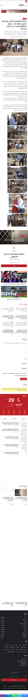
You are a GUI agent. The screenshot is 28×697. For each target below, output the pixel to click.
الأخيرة (14, 418)
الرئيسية (24, 16)
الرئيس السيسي (23, 647)
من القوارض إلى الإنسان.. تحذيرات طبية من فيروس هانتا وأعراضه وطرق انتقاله (10, 445)
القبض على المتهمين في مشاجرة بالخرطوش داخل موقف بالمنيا (7, 604)
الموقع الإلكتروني (24, 368)
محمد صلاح (7, 649)
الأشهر (23, 418)
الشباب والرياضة (12, 647)
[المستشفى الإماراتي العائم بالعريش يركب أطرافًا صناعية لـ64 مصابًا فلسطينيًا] (7, 310)
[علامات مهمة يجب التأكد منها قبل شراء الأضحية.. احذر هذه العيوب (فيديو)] (23, 439)
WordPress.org (23, 665)
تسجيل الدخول (23, 659)
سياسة (25, 631)
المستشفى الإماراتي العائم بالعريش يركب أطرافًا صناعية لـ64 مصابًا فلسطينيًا (7, 317)
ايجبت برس (3, 687)
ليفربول (12, 649)
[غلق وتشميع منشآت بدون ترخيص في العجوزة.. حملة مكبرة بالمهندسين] (21, 492)
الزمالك (18, 647)
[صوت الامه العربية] (14, 11)
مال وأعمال (24, 633)
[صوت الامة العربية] (21, 5)
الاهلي (16, 645)
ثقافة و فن (24, 625)
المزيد (25, 621)
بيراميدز (6, 647)
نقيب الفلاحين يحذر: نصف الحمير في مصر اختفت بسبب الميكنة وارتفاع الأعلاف (10, 452)
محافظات (20, 16)
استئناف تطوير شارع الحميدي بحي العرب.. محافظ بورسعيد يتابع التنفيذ (21, 604)
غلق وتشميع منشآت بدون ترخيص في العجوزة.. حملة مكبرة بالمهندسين (14, 240)
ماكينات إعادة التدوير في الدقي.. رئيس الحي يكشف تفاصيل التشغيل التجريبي (7, 498)
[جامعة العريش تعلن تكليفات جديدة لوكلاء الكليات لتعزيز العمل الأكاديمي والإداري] (21, 310)
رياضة (25, 629)
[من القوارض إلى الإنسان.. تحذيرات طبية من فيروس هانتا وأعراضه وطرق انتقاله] (23, 447)
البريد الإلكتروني (24, 363)
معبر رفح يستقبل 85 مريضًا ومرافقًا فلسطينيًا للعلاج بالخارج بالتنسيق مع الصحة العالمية (7, 331)
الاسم (25, 358)
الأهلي (20, 645)
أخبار (25, 617)
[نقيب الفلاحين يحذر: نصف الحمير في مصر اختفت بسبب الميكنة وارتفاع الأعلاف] (23, 454)
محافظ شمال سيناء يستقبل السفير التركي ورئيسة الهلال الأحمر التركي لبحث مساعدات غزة (21, 331)
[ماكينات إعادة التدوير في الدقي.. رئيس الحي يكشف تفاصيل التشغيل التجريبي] (7, 492)
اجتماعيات (24, 619)
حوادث (25, 627)
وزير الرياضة (19, 651)
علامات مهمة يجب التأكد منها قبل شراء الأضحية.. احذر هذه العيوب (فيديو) (11, 437)
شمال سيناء (21, 649)
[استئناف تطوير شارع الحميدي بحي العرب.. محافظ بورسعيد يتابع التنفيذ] (21, 552)
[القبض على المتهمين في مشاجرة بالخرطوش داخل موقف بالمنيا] (7, 552)
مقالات (25, 637)
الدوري (12, 645)
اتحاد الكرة (24, 645)
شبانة (25, 649)
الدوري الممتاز (7, 645)
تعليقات (4, 418)
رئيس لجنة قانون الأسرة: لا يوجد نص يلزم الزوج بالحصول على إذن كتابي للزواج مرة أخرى (10, 423)
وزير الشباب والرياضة (11, 651)
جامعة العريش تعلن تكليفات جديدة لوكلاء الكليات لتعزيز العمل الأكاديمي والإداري (21, 317)
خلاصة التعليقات (23, 663)
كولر (16, 649)
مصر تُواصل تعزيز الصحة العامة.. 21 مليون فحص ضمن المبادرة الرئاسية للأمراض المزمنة (10, 429)
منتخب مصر (24, 651)
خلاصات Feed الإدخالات (21, 661)
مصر (3, 649)
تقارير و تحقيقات (23, 623)
